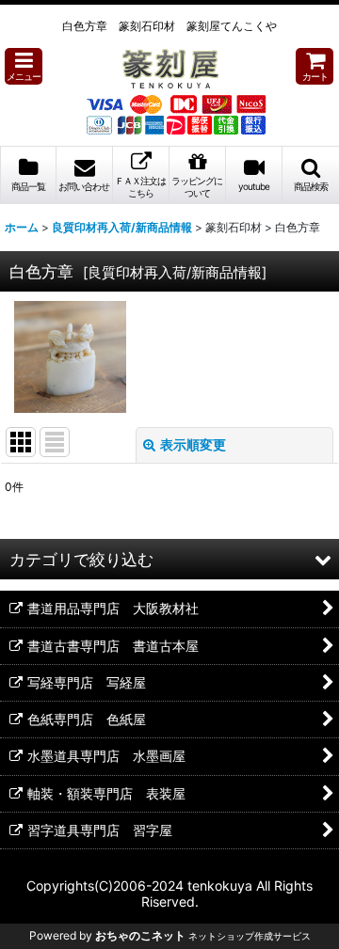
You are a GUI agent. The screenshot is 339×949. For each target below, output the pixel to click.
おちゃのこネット (140, 935)
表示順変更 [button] (193, 444)
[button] (23, 66)
